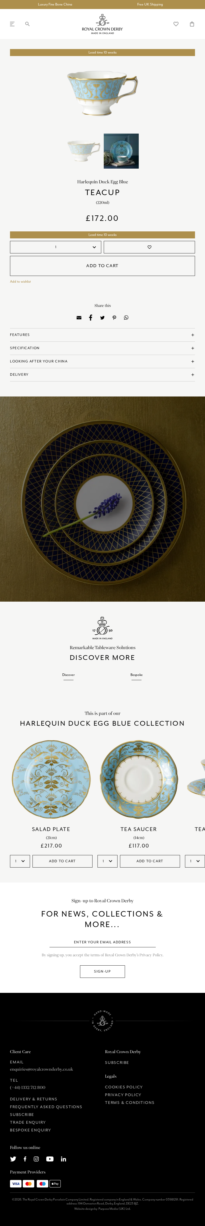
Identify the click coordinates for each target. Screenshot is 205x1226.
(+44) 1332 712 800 (27, 1087)
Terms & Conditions (129, 1103)
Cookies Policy (124, 1087)
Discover (68, 675)
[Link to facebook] (25, 1159)
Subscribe (22, 1115)
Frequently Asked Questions (46, 1107)
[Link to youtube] (50, 1159)
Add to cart (102, 265)
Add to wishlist (20, 282)
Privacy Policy (123, 1095)
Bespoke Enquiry (30, 1130)
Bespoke (136, 675)
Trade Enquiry (28, 1122)
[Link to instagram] (36, 1159)
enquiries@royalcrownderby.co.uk (41, 1069)
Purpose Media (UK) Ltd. (114, 1209)
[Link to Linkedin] (63, 1159)
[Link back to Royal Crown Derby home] (102, 24)
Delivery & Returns (33, 1099)
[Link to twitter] (13, 1159)
